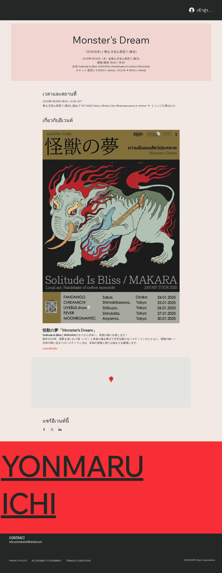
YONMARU (72, 465)
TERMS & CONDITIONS (78, 560)
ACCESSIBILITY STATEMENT (47, 560)
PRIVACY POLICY (18, 560)
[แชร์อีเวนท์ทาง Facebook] (44, 429)
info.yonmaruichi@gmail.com (25, 541)
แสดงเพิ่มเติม (50, 348)
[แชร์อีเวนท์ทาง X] (52, 429)
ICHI (28, 503)
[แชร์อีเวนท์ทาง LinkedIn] (60, 429)
